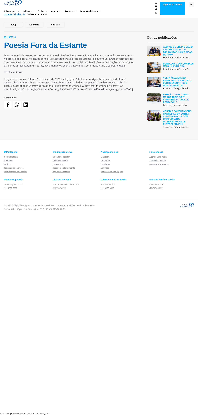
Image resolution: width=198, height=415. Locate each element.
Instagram (105, 160)
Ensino (41, 11)
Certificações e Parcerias (15, 171)
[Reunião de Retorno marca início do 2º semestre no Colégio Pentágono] (170, 100)
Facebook (105, 164)
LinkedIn (105, 157)
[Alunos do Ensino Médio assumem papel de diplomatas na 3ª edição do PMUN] (170, 52)
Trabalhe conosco (157, 160)
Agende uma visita (158, 157)
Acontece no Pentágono (112, 171)
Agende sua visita (172, 4)
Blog (13, 24)
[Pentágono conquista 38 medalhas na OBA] (170, 67)
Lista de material (60, 160)
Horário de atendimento (64, 168)
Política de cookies (86, 205)
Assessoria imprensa (159, 164)
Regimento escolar (61, 171)
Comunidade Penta (89, 11)
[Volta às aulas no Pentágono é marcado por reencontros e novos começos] (170, 83)
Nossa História (11, 157)
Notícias (55, 24)
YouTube (105, 168)
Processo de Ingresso (14, 168)
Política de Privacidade (43, 205)
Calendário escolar (61, 157)
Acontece (69, 11)
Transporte (58, 164)
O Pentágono (10, 11)
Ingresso (54, 11)
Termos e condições (66, 205)
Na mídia (34, 24)
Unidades (27, 11)
